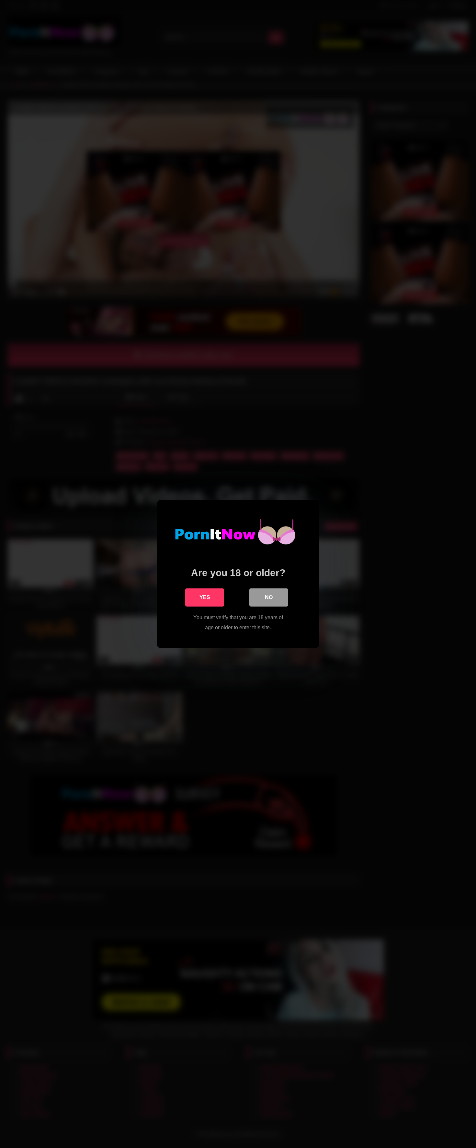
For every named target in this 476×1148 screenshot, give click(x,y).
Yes (204, 597)
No (269, 597)
